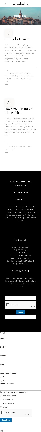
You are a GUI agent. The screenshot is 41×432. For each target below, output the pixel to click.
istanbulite (21, 76)
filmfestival (8, 76)
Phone (3, 356)
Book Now (6, 420)
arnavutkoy (10, 73)
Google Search (8, 399)
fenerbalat (27, 73)
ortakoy (7, 78)
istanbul (14, 76)
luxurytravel (29, 76)
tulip (29, 78)
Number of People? (7, 383)
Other (5, 407)
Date (2, 364)
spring (21, 78)
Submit (20, 312)
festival (9, 146)
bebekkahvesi (19, 73)
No (4, 381)
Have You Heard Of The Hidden (19, 110)
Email (2, 347)
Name (3, 338)
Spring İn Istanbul (17, 39)
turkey (7, 81)
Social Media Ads (9, 396)
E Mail (20, 293)
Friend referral (8, 403)
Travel (25, 78)
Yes (4, 377)
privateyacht (14, 78)
